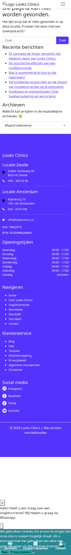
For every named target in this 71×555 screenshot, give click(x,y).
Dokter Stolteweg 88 (21, 171)
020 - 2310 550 (17, 209)
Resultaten (16, 309)
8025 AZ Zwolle (18, 175)
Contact (14, 324)
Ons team (15, 319)
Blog (12, 341)
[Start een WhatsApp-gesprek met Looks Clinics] (1, 526)
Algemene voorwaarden (24, 365)
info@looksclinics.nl (21, 220)
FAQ (11, 346)
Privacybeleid (17, 360)
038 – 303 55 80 (18, 181)
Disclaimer (16, 370)
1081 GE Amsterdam (21, 203)
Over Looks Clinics (21, 300)
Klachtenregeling (20, 355)
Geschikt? (15, 314)
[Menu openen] (63, 4)
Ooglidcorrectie (19, 305)
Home (12, 295)
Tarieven (14, 351)
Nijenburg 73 (16, 199)
